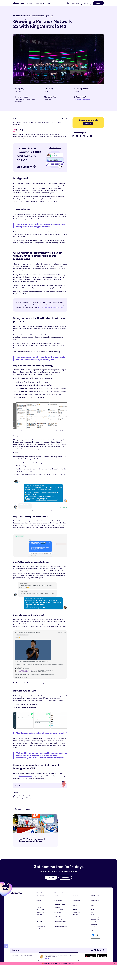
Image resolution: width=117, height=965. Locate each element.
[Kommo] (18, 3)
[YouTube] (100, 950)
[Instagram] (98, 950)
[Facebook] (92, 950)
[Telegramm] (103, 950)
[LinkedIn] (95, 950)
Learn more (47, 958)
